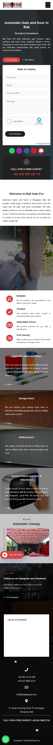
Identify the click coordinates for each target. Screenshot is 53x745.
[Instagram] (19, 151)
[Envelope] (41, 151)
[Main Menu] (47, 5)
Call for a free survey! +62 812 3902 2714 (26, 720)
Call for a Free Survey (26, 169)
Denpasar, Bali (39, 200)
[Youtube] (34, 151)
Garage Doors (26, 398)
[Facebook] (26, 151)
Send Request (15, 134)
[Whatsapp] (12, 151)
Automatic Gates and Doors (26, 356)
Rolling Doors (26, 437)
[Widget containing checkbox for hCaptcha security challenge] (24, 121)
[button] (11, 59)
